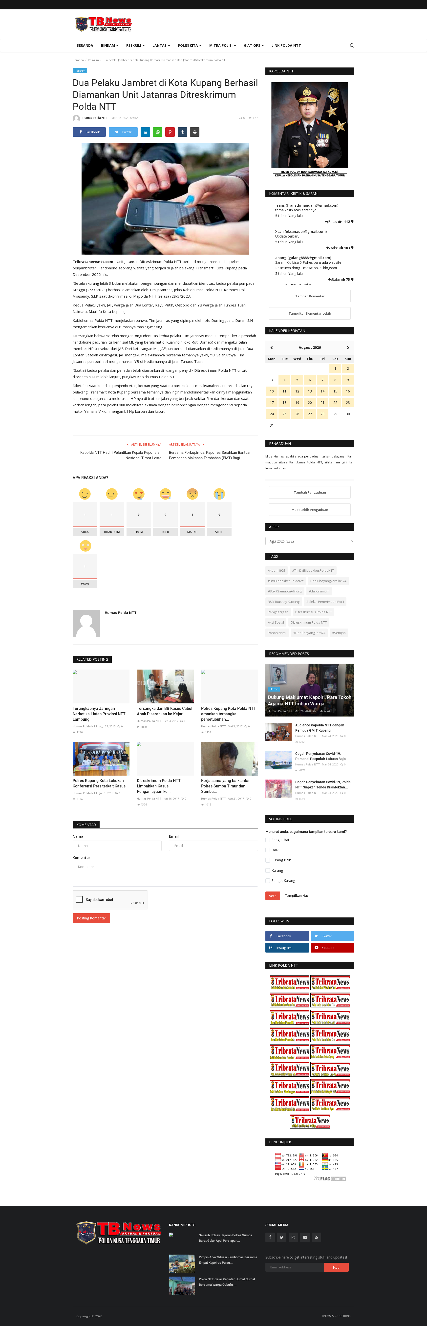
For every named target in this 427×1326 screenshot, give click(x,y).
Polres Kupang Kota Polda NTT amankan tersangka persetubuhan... (228, 714)
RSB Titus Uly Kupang (283, 601)
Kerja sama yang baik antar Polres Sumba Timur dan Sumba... (225, 786)
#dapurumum (319, 591)
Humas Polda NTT (95, 118)
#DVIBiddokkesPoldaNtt (285, 581)
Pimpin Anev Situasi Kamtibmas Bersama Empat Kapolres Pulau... (228, 1259)
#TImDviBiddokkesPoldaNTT (313, 570)
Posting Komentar (91, 918)
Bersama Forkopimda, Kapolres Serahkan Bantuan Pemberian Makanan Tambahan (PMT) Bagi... (210, 455)
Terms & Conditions (336, 1315)
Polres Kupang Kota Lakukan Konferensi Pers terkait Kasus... (100, 783)
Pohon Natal (277, 632)
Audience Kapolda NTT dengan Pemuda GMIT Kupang (319, 727)
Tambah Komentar (310, 296)
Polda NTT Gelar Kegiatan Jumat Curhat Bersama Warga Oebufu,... (227, 1281)
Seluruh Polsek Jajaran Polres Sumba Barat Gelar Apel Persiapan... (225, 1237)
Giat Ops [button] (252, 45)
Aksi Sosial (276, 622)
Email (174, 836)
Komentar (86, 824)
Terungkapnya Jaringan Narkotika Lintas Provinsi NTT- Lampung (99, 714)
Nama (78, 836)
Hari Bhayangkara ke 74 (328, 581)
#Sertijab (339, 632)
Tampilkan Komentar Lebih (310, 313)
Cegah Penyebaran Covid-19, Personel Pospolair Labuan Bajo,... (322, 756)
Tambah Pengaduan (310, 492)
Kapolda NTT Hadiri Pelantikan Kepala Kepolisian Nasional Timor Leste (120, 455)
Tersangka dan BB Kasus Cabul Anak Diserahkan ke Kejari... (164, 711)
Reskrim (93, 60)
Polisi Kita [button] (188, 45)
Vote (273, 895)
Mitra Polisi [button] (221, 45)
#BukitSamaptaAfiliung (285, 591)
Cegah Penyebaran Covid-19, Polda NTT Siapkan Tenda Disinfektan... (323, 784)
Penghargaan (278, 612)
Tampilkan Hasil (297, 895)
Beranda (85, 45)
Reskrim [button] (134, 45)
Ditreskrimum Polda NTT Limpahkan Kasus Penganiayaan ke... (159, 786)
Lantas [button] (160, 45)
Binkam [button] (108, 45)
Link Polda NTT (286, 45)
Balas (333, 221)
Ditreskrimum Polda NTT (309, 622)
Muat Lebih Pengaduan (310, 509)
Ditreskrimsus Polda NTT (313, 612)
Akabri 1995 (276, 570)
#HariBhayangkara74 (309, 632)
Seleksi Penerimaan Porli (325, 601)
